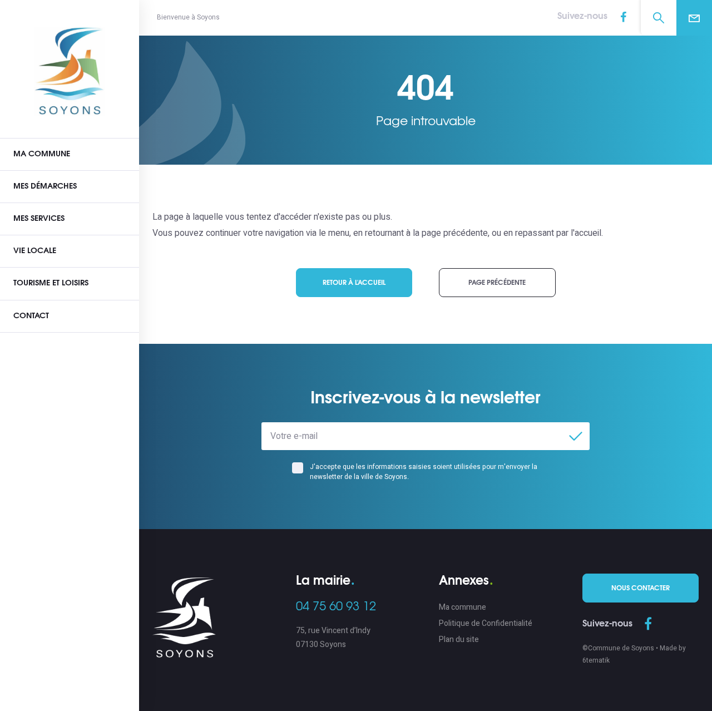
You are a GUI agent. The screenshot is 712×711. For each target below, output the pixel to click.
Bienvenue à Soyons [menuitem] (188, 17)
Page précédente (497, 282)
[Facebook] (623, 17)
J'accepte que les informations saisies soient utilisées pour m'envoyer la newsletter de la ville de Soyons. (423, 472)
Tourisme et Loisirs (50, 283)
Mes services (39, 219)
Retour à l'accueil (354, 282)
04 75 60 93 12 (336, 606)
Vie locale (34, 251)
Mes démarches (45, 186)
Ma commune (41, 154)
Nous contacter (640, 588)
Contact (31, 316)
